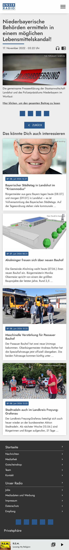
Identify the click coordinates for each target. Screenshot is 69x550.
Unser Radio (14, 483)
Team (8, 470)
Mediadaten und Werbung (20, 495)
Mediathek (11, 459)
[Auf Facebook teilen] (22, 113)
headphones (57, 48)
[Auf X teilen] (30, 113)
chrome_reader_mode (63, 48)
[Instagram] (34, 522)
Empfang (10, 511)
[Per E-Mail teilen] (46, 113)
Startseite (11, 447)
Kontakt (9, 475)
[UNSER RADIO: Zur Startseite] (30, 6)
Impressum (11, 500)
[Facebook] (26, 522)
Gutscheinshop (13, 464)
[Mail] (18, 522)
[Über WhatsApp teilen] (38, 113)
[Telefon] (42, 522)
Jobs (7, 490)
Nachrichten (12, 454)
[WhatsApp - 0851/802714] (50, 522)
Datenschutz (12, 506)
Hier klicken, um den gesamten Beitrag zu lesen (31, 103)
